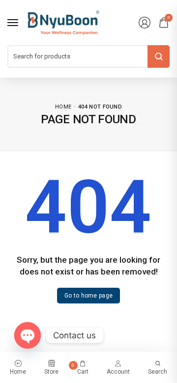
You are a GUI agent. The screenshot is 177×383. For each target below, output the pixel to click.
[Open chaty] (27, 335)
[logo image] (63, 22)
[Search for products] (159, 56)
